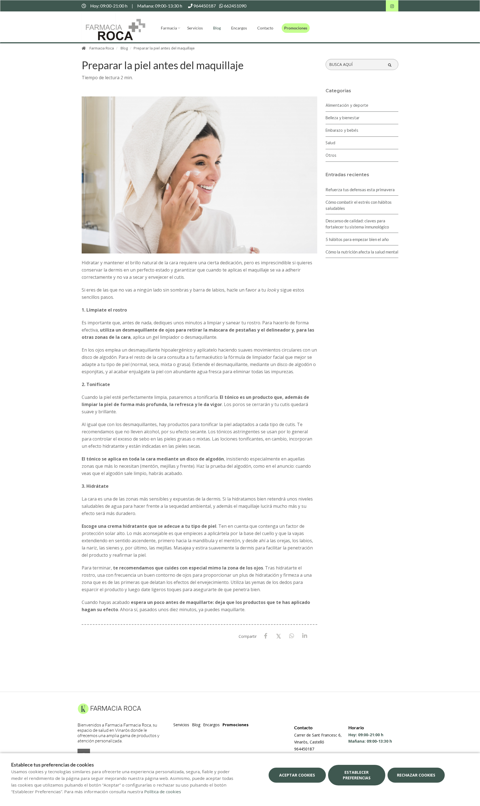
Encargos (239, 28)
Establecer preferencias (357, 775)
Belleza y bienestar (342, 118)
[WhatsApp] (292, 636)
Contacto (265, 28)
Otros (331, 155)
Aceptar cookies (297, 775)
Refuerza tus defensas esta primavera (360, 189)
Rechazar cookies (416, 775)
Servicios (195, 28)
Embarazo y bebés (342, 130)
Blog (217, 28)
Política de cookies (162, 791)
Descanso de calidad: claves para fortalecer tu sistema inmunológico (357, 223)
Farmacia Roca (101, 48)
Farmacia (169, 28)
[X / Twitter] (278, 636)
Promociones (295, 28)
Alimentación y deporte (347, 105)
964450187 (304, 749)
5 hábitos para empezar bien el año (357, 239)
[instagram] (392, 6)
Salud (330, 143)
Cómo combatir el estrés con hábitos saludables (359, 205)
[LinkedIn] (305, 636)
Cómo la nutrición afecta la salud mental (362, 251)
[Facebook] (265, 636)
